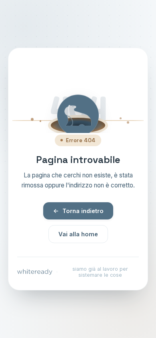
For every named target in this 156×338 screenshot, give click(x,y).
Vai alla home (78, 234)
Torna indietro (83, 210)
